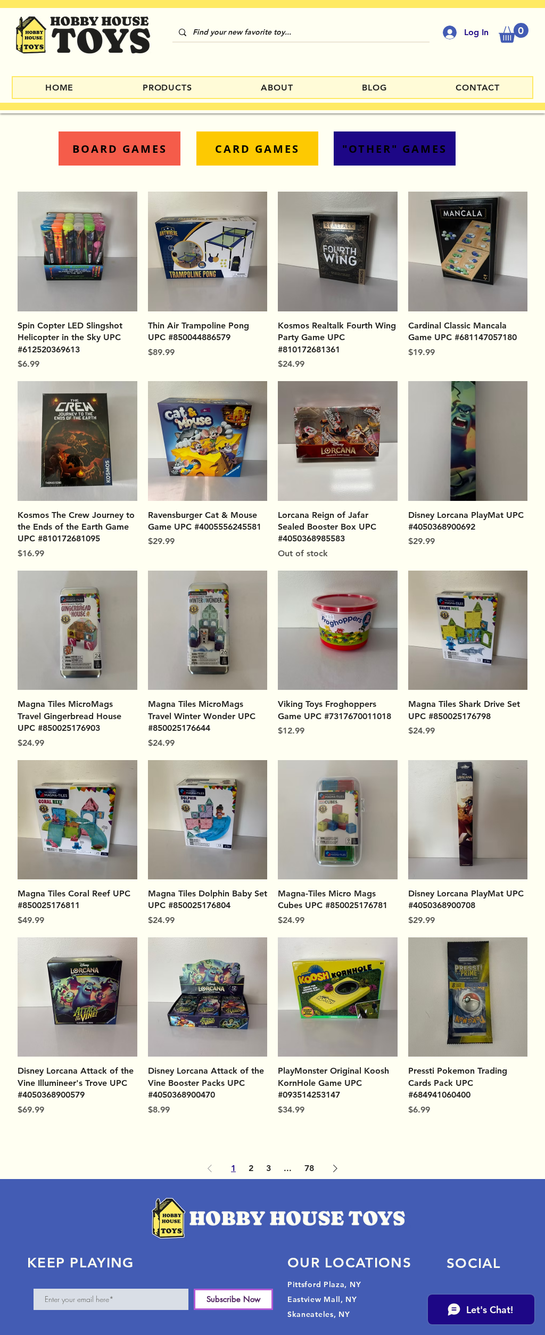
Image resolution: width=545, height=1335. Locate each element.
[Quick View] (77, 251)
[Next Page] (335, 1168)
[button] (514, 33)
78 (309, 1168)
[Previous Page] (209, 1168)
